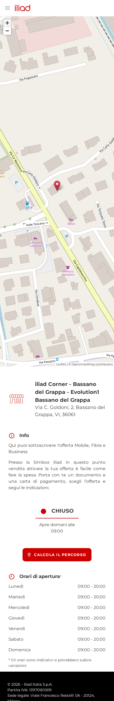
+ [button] (7, 23)
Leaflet (61, 364)
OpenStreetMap (83, 364)
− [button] (7, 31)
